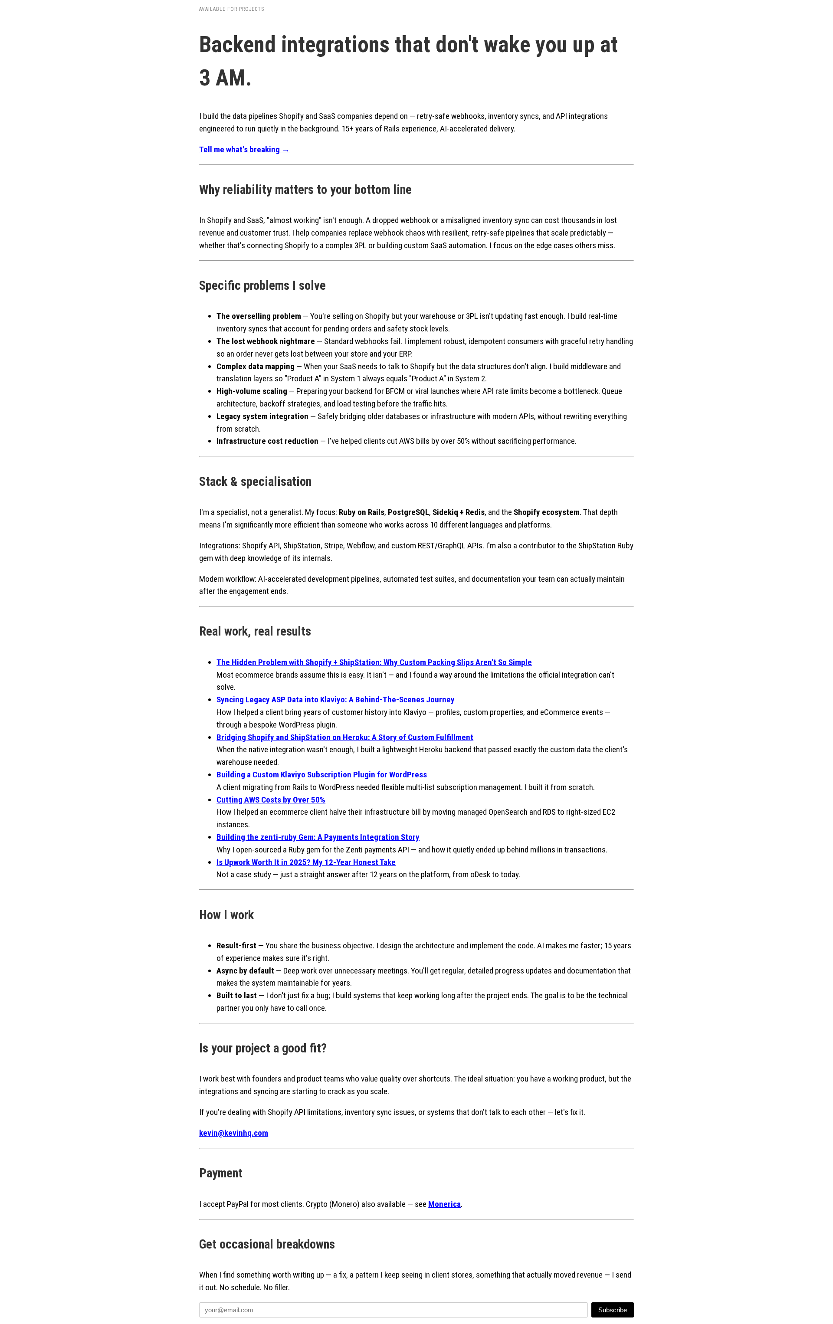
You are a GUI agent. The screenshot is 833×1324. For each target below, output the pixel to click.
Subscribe (612, 1310)
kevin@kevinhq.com (233, 1133)
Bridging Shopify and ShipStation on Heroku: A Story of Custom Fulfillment (344, 737)
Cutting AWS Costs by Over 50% (270, 800)
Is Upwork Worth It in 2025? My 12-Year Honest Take (306, 862)
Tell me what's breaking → (244, 149)
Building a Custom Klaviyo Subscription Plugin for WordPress (321, 775)
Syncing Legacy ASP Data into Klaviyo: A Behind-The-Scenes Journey (335, 700)
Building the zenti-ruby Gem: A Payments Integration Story (318, 837)
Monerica (444, 1204)
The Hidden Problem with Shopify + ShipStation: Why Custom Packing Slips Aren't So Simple (374, 662)
